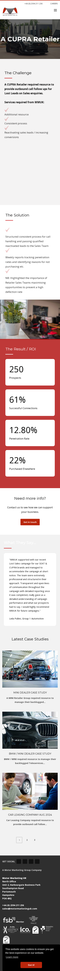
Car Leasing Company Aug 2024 (30, 814)
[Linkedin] (18, 861)
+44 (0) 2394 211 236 (33, 3)
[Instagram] (37, 861)
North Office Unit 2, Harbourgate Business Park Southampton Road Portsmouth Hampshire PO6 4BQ (21, 888)
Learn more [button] (12, 957)
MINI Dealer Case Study (30, 692)
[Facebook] (31, 861)
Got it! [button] (31, 965)
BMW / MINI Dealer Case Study (30, 753)
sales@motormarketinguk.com (19, 908)
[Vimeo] (25, 861)
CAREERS (54, 3)
